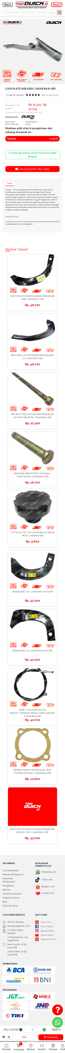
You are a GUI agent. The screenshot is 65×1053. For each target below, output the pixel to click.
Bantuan (7, 890)
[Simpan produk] (3, 1037)
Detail (9, 183)
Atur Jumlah (11, 1029)
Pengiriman (8, 886)
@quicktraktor (47, 931)
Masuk (57, 4)
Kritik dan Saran (10, 906)
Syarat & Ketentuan (12, 894)
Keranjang (52, 1037)
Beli (24, 1037)
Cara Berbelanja (10, 870)
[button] (29, 81)
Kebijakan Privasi (11, 898)
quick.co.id (46, 922)
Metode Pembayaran (13, 874)
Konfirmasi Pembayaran (9, 880)
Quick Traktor (47, 926)
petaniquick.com (49, 939)
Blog (5, 902)
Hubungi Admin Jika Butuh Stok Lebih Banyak (34, 155)
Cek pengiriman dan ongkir (34, 169)
